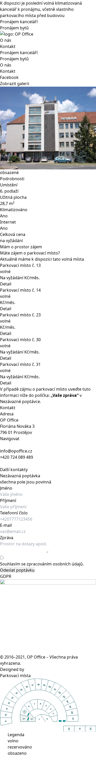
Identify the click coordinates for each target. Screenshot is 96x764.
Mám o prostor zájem (21, 247)
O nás (5, 40)
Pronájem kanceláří (19, 21)
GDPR (5, 576)
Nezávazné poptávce (20, 401)
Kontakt (7, 46)
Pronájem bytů (14, 28)
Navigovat (9, 438)
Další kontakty (14, 469)
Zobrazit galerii (14, 83)
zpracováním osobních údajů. (55, 564)
